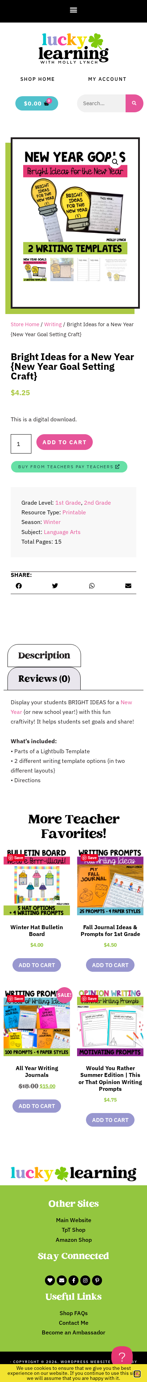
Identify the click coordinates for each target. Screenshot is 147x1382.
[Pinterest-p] (97, 1280)
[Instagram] (85, 1280)
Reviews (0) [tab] (44, 678)
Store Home (25, 324)
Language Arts (62, 531)
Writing (53, 324)
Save (18, 857)
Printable (74, 512)
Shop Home (37, 79)
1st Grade (68, 502)
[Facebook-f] (73, 1280)
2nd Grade (97, 502)
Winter (52, 521)
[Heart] (50, 1280)
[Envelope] (62, 1280)
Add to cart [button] (37, 965)
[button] (74, 9)
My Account (107, 79)
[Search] (134, 103)
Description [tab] (44, 655)
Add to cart (64, 442)
